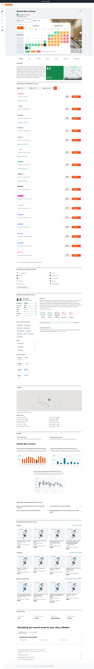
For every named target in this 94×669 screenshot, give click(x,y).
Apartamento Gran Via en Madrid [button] (24, 540)
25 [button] (32, 45)
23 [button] (26, 45)
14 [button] (41, 38)
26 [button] (35, 45)
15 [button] (44, 38)
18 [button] (32, 41)
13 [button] (38, 38)
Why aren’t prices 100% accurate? (25, 659)
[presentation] (46, 448)
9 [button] (26, 38)
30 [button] (26, 48)
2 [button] (26, 35)
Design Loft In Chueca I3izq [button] (39, 568)
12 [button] (35, 38)
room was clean (27, 325)
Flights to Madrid (23, 640)
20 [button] (38, 41)
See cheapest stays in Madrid (75, 552)
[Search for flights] (2, 8)
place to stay (19, 333)
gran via (25, 333)
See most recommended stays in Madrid (73, 578)
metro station (19, 336)
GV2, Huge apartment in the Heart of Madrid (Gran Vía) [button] (40, 595)
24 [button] (29, 45)
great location (20, 325)
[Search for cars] (2, 14)
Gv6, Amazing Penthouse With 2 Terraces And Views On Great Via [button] (24, 595)
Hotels (24, 666)
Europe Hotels (29, 666)
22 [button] (44, 41)
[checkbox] (23, 358)
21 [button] (41, 41)
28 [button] (41, 45)
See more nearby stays (77, 525)
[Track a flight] (2, 23)
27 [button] (38, 45)
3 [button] (29, 35)
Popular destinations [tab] (33, 632)
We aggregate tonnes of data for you (26, 657)
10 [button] (29, 38)
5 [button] (35, 35)
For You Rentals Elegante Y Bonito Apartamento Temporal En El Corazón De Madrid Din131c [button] (73, 542)
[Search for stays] (2, 11)
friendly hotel (30, 333)
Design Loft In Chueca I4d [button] (22, 568)
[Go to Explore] (2, 20)
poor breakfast (26, 328)
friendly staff (19, 328)
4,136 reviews (27, 14)
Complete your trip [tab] (23, 632)
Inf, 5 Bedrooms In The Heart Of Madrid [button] (40, 541)
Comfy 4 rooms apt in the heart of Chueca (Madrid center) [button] (57, 541)
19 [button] (35, 41)
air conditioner (28, 331)
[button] (92, 1)
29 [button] (44, 45)
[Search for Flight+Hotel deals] (2, 17)
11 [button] (32, 38)
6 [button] (38, 35)
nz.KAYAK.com (19, 666)
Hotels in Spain (36, 666)
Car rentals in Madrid (43, 640)
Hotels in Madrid (62, 640)
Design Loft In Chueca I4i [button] (55, 568)
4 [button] (32, 35)
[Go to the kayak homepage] (9, 5)
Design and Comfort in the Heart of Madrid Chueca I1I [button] (73, 569)
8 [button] (55, 35)
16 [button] (26, 41)
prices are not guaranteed (42, 651)
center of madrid (20, 331)
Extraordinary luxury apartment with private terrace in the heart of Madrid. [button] (57, 595)
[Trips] (2, 27)
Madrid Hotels (42, 666)
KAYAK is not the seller (23, 655)
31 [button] (29, 48)
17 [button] (29, 41)
